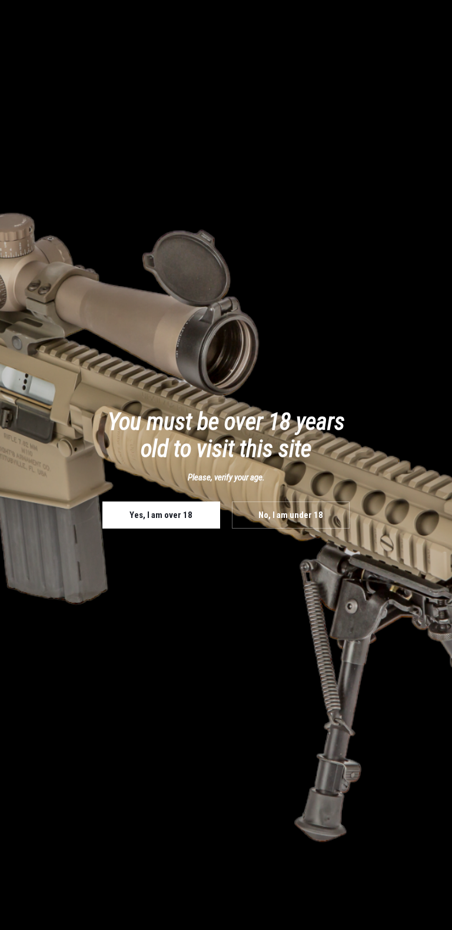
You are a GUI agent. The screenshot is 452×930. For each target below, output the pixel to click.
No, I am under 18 (290, 515)
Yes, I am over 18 (160, 515)
